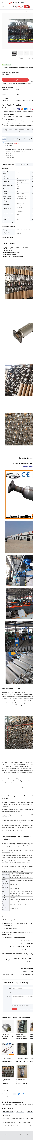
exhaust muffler (5, 1097)
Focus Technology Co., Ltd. (19, 1134)
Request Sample (27, 83)
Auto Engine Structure (27, 11)
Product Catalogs (23, 1094)
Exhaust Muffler (20, 1111)
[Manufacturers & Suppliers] (16, 2)
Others (31, 1097)
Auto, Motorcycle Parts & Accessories (13, 11)
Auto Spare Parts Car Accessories (11, 1126)
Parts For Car (6, 1118)
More (3, 1128)
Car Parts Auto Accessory (25, 1122)
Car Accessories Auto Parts (9, 1122)
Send (15, 1009)
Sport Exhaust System (8, 1111)
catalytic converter (20, 1097)
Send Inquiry (15, 80)
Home (3, 11)
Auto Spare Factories (17, 1118)
